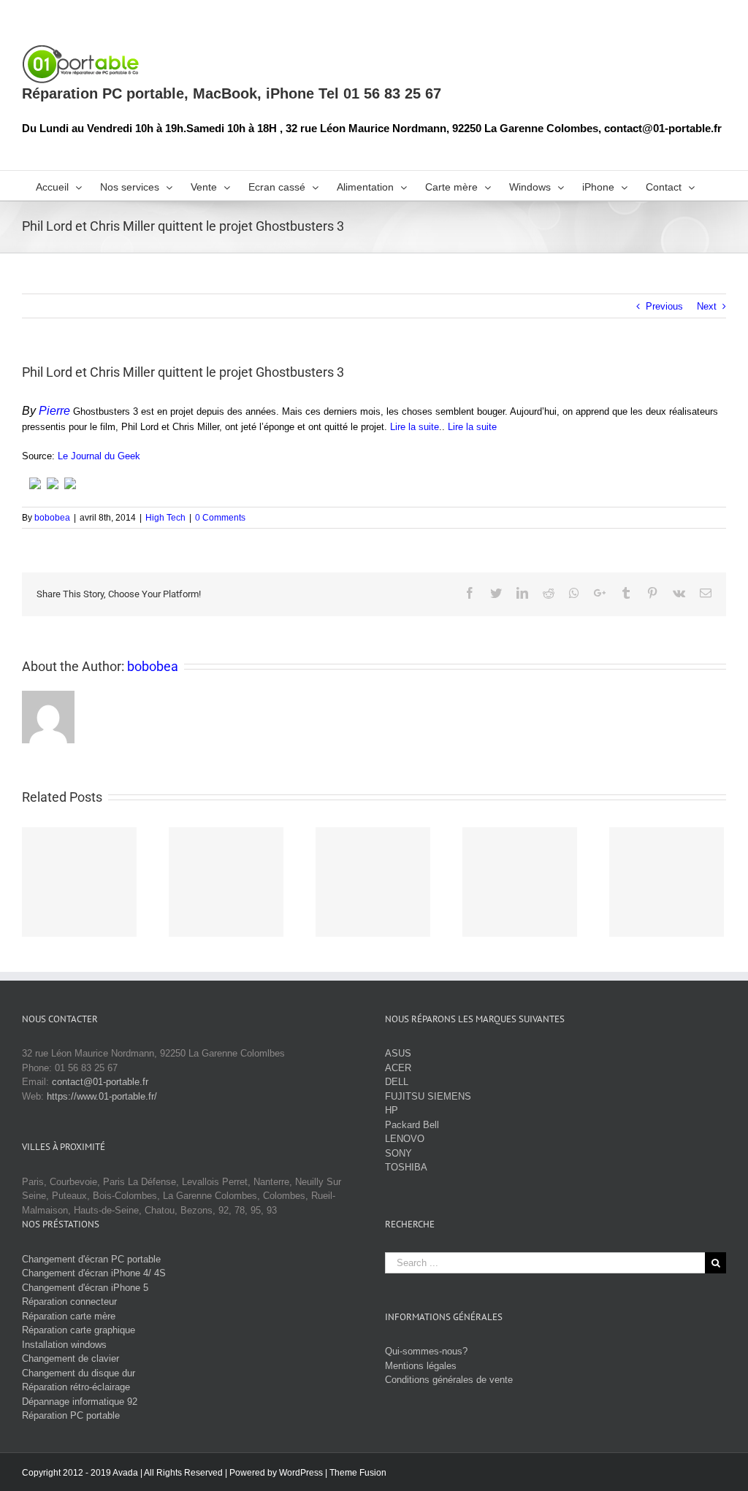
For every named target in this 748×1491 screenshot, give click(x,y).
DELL (396, 1081)
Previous (664, 306)
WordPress (301, 1473)
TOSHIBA (406, 1167)
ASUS (398, 1053)
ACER (398, 1067)
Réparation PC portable (71, 1415)
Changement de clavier (70, 1358)
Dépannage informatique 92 (79, 1401)
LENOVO (404, 1138)
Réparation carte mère (68, 1316)
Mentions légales (421, 1365)
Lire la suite (414, 426)
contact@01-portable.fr (100, 1081)
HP (391, 1110)
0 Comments (220, 518)
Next (707, 306)
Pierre (54, 411)
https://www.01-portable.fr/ (102, 1096)
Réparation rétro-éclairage (76, 1386)
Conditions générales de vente (449, 1379)
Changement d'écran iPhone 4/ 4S (94, 1273)
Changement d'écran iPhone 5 (85, 1287)
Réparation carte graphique (78, 1330)
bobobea (52, 518)
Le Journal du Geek (99, 456)
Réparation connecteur (69, 1301)
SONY (398, 1153)
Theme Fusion (357, 1473)
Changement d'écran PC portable (91, 1259)
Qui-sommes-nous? (426, 1351)
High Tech (165, 518)
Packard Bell (412, 1124)
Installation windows (64, 1344)
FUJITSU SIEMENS (428, 1096)
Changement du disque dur (78, 1373)
